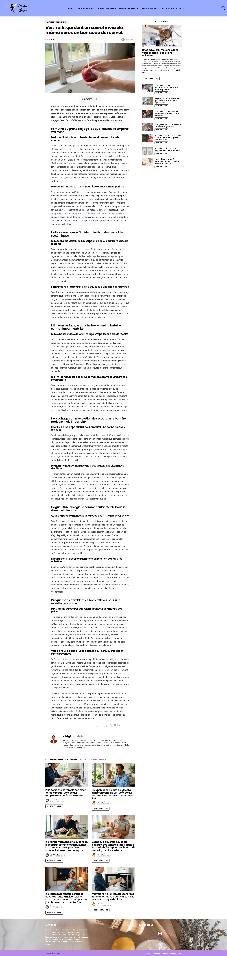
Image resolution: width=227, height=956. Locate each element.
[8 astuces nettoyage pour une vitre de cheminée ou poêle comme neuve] (147, 138)
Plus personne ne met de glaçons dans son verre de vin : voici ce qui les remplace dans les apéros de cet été (113, 794)
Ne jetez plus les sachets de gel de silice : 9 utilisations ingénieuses (167, 100)
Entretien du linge (86, 8)
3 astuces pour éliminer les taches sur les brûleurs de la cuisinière (167, 113)
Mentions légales (169, 953)
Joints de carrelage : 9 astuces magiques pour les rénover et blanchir (167, 161)
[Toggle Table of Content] (96, 99)
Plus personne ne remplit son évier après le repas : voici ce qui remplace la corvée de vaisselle (65, 792)
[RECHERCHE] (223, 8)
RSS (180, 953)
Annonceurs (146, 953)
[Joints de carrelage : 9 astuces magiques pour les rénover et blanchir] (147, 162)
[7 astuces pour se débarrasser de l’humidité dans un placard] (147, 88)
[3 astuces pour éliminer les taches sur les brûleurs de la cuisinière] (147, 114)
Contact (157, 953)
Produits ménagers (128, 8)
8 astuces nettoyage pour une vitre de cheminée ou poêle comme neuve (168, 137)
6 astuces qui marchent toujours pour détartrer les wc (168, 149)
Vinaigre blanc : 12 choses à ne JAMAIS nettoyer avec (168, 125)
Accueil (71, 8)
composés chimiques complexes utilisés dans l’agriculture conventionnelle (86, 213)
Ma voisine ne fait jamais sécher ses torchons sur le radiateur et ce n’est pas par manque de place (113, 896)
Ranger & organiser (149, 8)
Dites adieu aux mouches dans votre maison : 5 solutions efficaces (160, 52)
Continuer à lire (54, 806)
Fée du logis (160, 939)
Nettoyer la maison (107, 8)
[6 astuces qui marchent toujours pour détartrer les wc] (147, 151)
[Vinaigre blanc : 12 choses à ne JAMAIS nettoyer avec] (147, 127)
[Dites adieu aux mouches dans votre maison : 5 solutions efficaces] (162, 36)
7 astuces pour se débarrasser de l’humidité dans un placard (166, 87)
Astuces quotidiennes (172, 8)
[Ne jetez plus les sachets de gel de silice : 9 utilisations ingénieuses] (147, 101)
